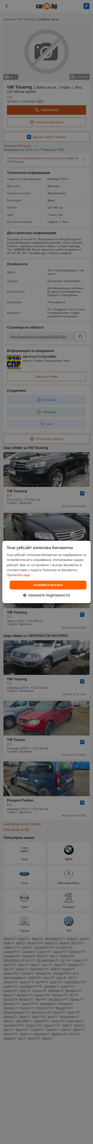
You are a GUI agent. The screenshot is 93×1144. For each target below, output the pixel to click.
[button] (46, 595)
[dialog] (46, 572)
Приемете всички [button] (48, 585)
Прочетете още (18, 575)
